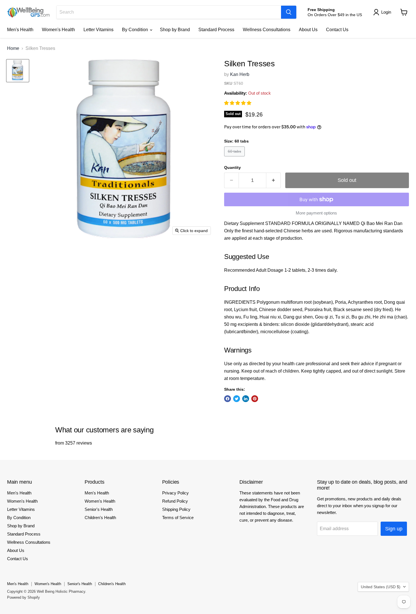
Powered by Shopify (23, 597)
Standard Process (216, 29)
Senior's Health (99, 509)
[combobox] (169, 12)
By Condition (135, 29)
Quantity (232, 167)
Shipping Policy (176, 509)
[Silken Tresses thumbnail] (18, 71)
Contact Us (337, 29)
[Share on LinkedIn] (245, 398)
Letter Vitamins (98, 29)
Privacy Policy (175, 492)
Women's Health (58, 29)
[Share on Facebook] (227, 398)
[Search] (288, 12)
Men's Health (20, 29)
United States (380, 587)
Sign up (393, 529)
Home (13, 48)
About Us (308, 29)
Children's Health (100, 517)
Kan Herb (239, 74)
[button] (238, 103)
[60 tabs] (235, 157)
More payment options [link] (316, 213)
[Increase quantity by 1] (273, 180)
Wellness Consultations (266, 29)
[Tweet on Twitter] (236, 398)
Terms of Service (178, 517)
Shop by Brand (175, 29)
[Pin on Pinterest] (254, 398)
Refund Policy (175, 501)
